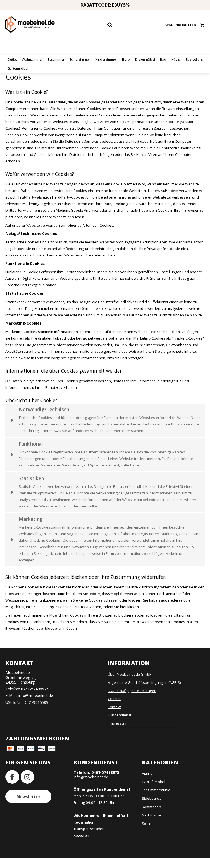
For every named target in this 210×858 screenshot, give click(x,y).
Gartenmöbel (17, 68)
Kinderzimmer (106, 59)
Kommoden (151, 806)
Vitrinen (148, 773)
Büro (126, 59)
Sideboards (151, 798)
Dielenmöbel (145, 59)
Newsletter (28, 796)
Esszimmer (56, 59)
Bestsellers (194, 59)
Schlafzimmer (79, 59)
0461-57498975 (35, 688)
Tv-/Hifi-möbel (153, 781)
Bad (163, 59)
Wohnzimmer (32, 59)
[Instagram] (27, 777)
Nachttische (151, 815)
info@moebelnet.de (35, 695)
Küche (176, 59)
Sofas (147, 823)
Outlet (12, 59)
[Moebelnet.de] (30, 24)
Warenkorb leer (180, 24)
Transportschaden (89, 828)
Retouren (81, 835)
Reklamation (84, 822)
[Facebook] (12, 777)
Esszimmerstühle (156, 789)
